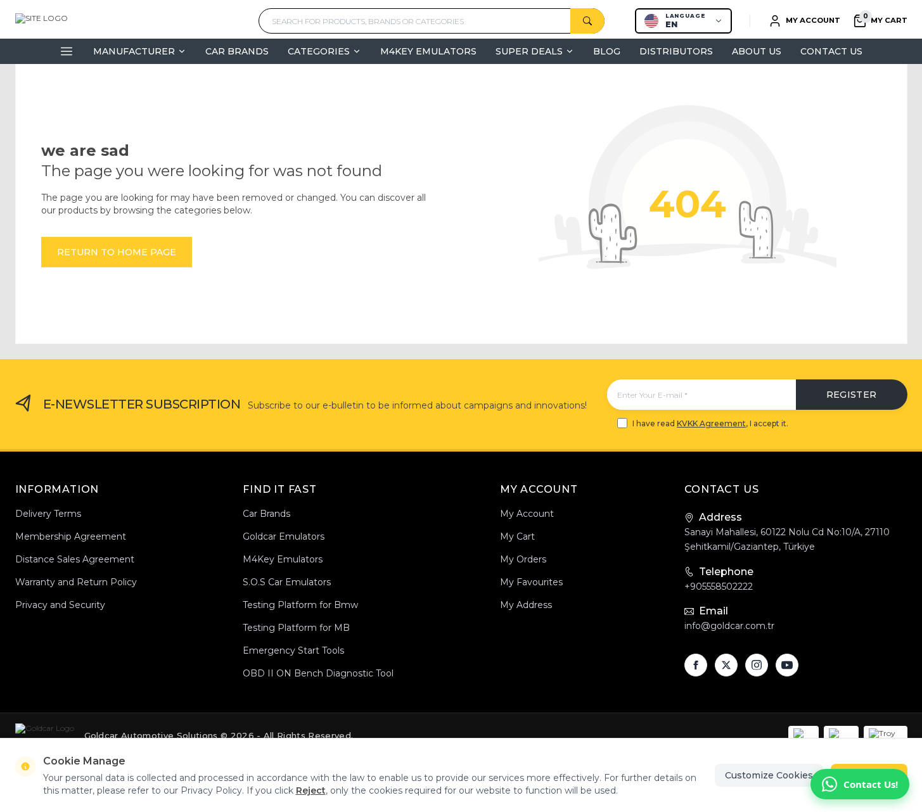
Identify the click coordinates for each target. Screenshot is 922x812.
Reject (311, 790)
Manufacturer (134, 51)
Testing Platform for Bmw (300, 605)
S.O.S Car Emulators (287, 582)
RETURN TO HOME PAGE (116, 252)
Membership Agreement (70, 536)
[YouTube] (787, 665)
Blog (606, 51)
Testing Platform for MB (296, 627)
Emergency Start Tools (293, 650)
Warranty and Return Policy (76, 582)
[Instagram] (756, 665)
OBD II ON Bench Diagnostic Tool (318, 673)
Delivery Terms (48, 513)
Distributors (676, 51)
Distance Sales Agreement (74, 559)
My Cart (517, 536)
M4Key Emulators (428, 51)
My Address (526, 605)
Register (851, 394)
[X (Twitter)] (726, 665)
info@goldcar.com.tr (729, 625)
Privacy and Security (60, 605)
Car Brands (237, 51)
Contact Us (831, 51)
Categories (319, 51)
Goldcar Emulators (283, 536)
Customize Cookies (769, 775)
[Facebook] (695, 665)
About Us (756, 51)
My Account (527, 513)
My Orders (523, 559)
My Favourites (531, 582)
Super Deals (529, 51)
